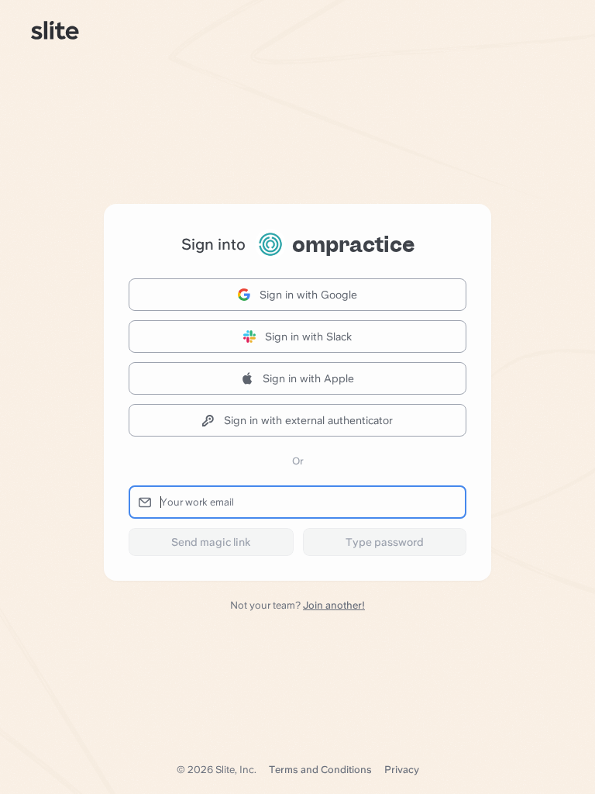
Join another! (334, 605)
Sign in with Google (308, 294)
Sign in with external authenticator (308, 420)
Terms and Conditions (320, 769)
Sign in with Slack (308, 336)
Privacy (401, 769)
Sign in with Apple (308, 378)
